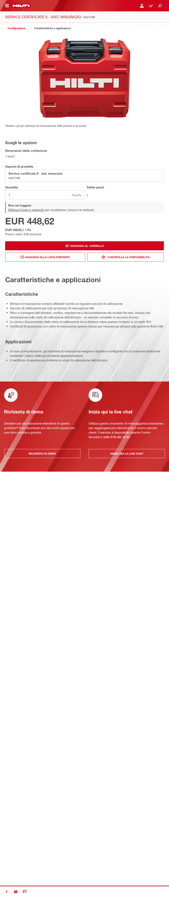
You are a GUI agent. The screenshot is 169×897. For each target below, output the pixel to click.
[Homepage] (21, 5)
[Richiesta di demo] (15, 891)
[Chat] (24, 891)
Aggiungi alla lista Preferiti (47, 257)
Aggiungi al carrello (87, 245)
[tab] (16, 28)
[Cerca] (159, 5)
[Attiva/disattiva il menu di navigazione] (7, 5)
